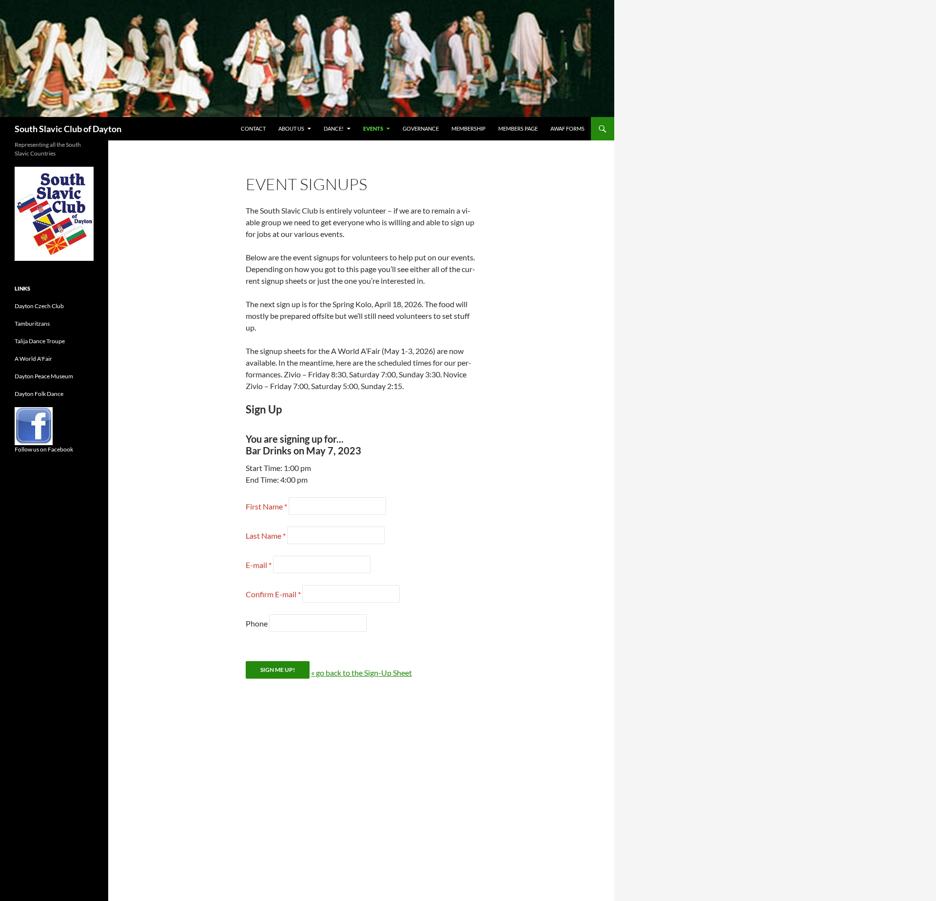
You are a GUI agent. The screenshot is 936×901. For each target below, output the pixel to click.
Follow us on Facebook (44, 449)
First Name (264, 506)
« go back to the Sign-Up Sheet (361, 672)
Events (373, 128)
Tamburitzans (32, 323)
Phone (257, 623)
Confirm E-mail (271, 594)
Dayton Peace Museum (44, 376)
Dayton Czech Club (39, 306)
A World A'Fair (33, 358)
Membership (468, 128)
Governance (421, 128)
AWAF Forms (567, 128)
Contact (253, 128)
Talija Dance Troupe (40, 341)
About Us (291, 128)
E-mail (256, 564)
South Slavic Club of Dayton (68, 128)
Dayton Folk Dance (39, 393)
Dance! (334, 128)
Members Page (518, 128)
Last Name (263, 535)
